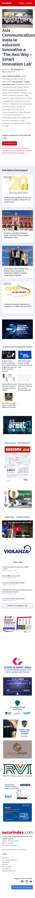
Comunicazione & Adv (9, 860)
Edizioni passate (24, 443)
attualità (5, 69)
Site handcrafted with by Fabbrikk (14, 849)
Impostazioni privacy (9, 871)
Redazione (5, 862)
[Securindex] (9, 3)
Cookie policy (6, 869)
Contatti (5, 864)
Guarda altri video (23, 517)
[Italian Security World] (17, 338)
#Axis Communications (11, 148)
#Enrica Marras (18, 153)
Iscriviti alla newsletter (17, 606)
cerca (30, 3)
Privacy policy (6, 866)
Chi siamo (5, 858)
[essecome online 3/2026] (17, 482)
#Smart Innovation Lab (15, 151)
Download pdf (10, 143)
